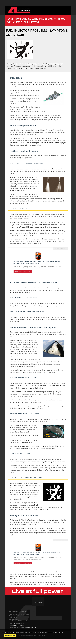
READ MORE (18, 271)
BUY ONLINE (27, 271)
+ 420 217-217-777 (18, 625)
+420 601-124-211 (30, 627)
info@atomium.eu (19, 623)
